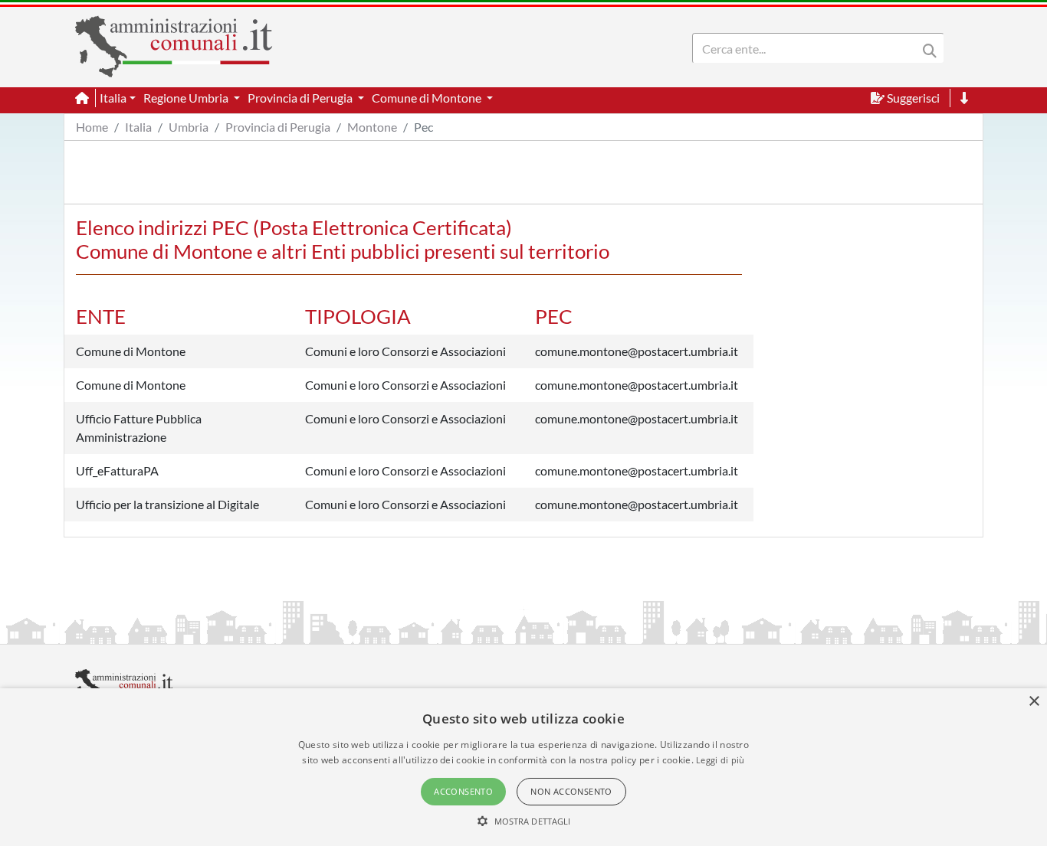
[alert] (523, 767)
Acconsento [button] (463, 791)
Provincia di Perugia (277, 126)
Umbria (188, 126)
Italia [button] (113, 97)
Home (92, 126)
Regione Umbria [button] (187, 97)
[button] (524, 820)
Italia (138, 126)
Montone (372, 126)
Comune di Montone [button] (428, 97)
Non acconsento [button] (571, 791)
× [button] (1033, 701)
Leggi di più (720, 760)
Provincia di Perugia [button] (301, 97)
